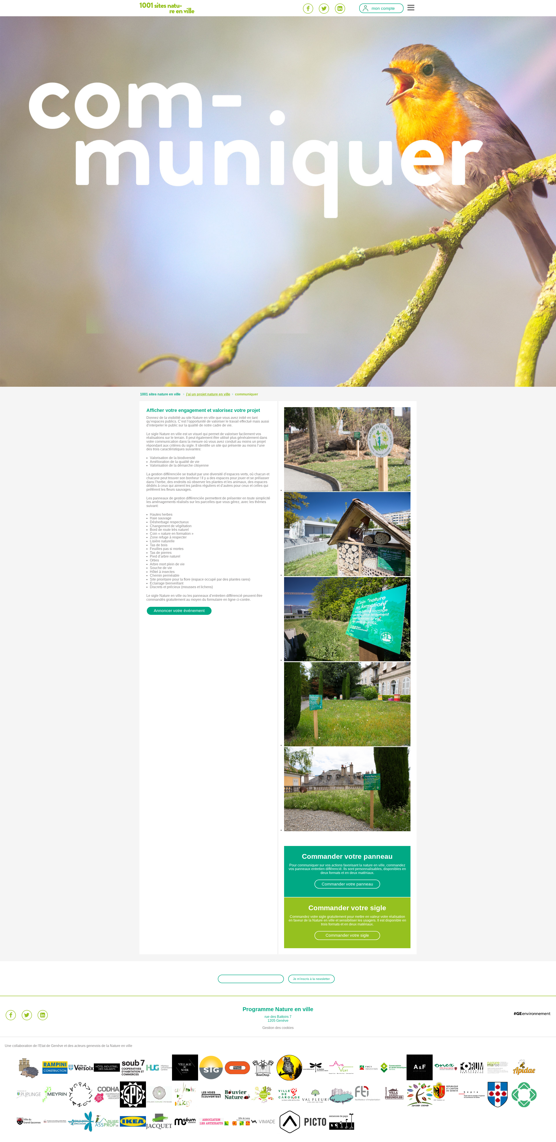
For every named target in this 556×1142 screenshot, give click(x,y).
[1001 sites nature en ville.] (160, 394)
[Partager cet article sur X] (324, 8)
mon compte (383, 8)
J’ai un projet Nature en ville (208, 394)
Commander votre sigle (347, 935)
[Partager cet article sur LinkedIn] (340, 8)
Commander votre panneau (347, 884)
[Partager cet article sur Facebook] (308, 8)
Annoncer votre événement (179, 610)
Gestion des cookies (278, 1028)
